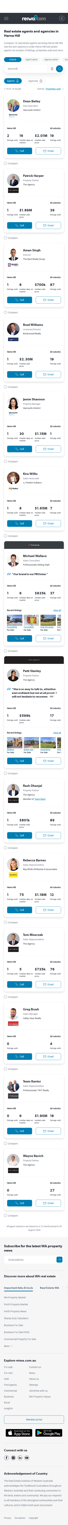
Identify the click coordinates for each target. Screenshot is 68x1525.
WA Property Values (40, 1396)
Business (9, 1396)
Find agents (10, 1384)
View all (57, 610)
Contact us (35, 1367)
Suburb (12, 59)
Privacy (7, 1518)
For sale (8, 1367)
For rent (8, 1373)
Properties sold (53, 89)
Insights (8, 1408)
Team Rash (40, 799)
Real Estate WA (49, 1287)
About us (34, 1379)
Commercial (10, 1390)
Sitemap (33, 1384)
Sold (6, 1379)
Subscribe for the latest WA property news (33, 1248)
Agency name (51, 59)
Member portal (34, 1419)
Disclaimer (20, 1518)
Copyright (33, 1518)
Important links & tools (18, 1287)
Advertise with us (38, 1390)
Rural (7, 1402)
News (32, 1373)
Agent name (31, 59)
